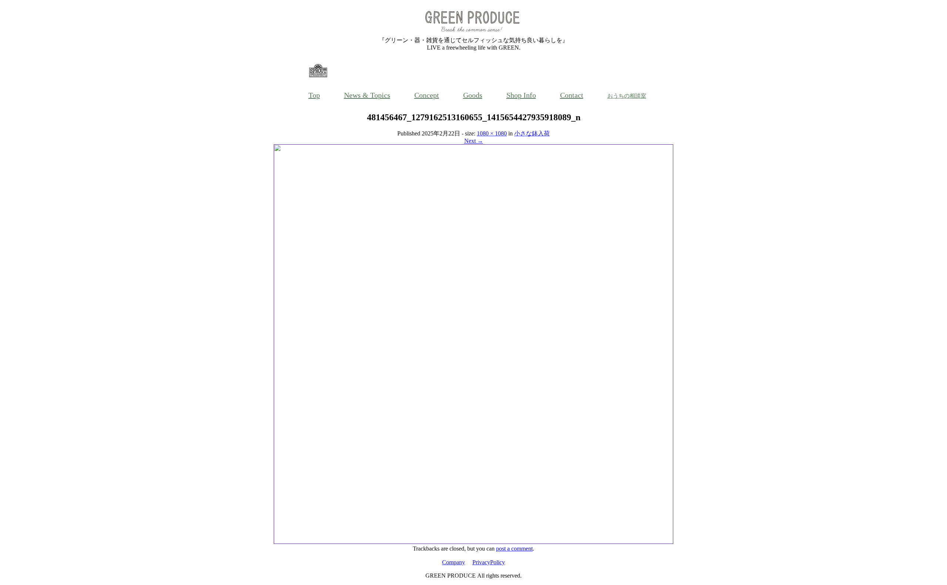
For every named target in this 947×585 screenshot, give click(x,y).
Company (453, 562)
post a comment (514, 548)
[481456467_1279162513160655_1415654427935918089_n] (473, 542)
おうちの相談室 (626, 96)
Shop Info (521, 95)
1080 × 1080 (492, 133)
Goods (472, 95)
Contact (571, 95)
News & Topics (367, 95)
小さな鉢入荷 (532, 133)
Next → (473, 141)
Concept (426, 95)
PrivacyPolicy (488, 562)
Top (314, 95)
